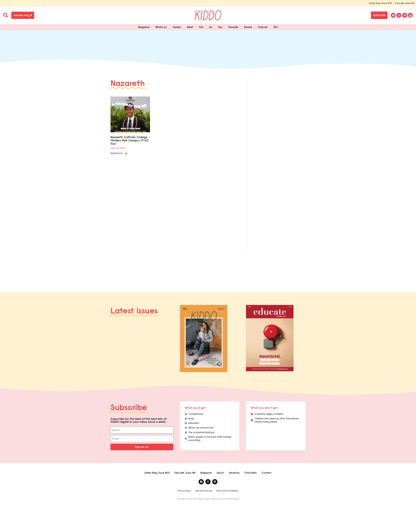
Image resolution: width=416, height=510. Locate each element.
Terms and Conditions (227, 490)
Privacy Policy (184, 490)
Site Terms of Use (203, 490)
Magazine (144, 27)
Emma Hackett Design (229, 499)
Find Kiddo (250, 472)
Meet (190, 27)
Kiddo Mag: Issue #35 (380, 3)
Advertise (234, 472)
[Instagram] (398, 15)
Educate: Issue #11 (404, 3)
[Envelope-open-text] (410, 15)
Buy (220, 27)
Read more (116, 153)
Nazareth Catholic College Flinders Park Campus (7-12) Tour (129, 140)
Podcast (262, 27)
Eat (201, 27)
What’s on (161, 27)
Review (248, 27)
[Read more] (125, 153)
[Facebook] (393, 15)
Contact (266, 472)
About (220, 472)
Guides (177, 27)
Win (275, 27)
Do (210, 27)
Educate (233, 27)
